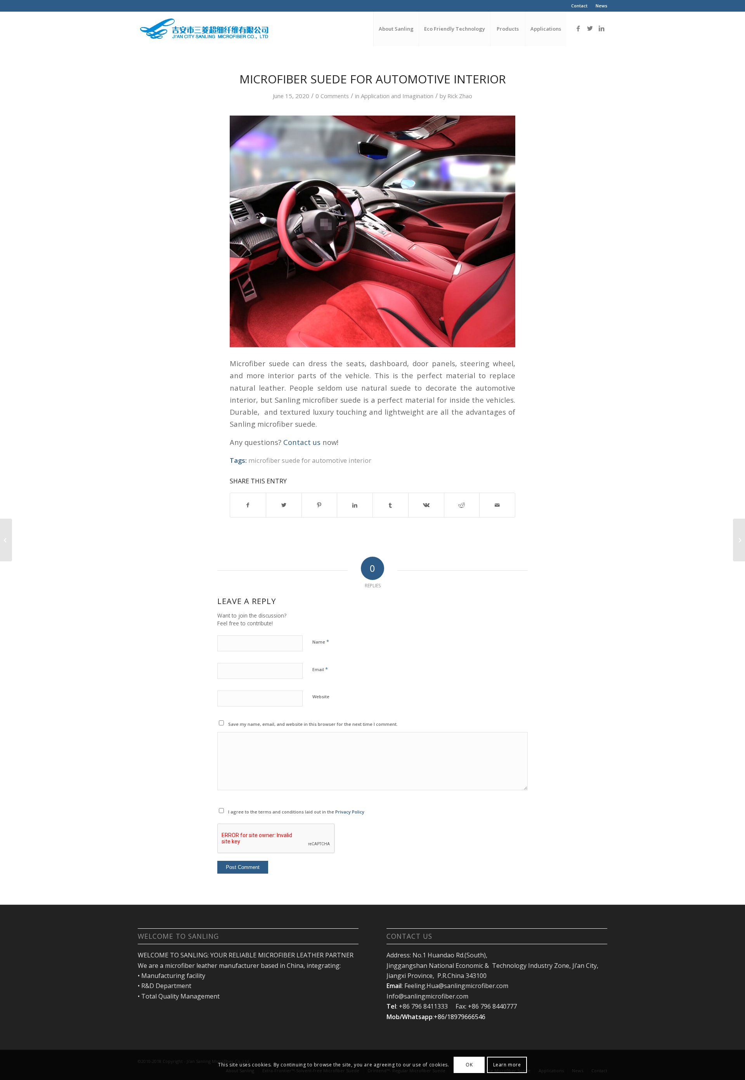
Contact (579, 6)
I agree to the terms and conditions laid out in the (296, 812)
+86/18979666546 (459, 1016)
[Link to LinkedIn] (601, 28)
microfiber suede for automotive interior (309, 460)
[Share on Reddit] (462, 505)
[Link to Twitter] (590, 28)
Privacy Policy (349, 812)
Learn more (507, 1064)
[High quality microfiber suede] (739, 540)
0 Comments (332, 96)
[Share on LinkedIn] (354, 505)
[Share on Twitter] (283, 505)
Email (320, 669)
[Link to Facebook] (578, 28)
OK (469, 1064)
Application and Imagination (397, 96)
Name (320, 641)
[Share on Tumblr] (390, 505)
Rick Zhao (459, 96)
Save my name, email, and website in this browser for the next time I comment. (313, 724)
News (601, 6)
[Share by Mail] (497, 505)
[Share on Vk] (426, 505)
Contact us (302, 442)
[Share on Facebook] (248, 505)
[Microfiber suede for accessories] (6, 540)
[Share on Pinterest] (319, 505)
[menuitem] (579, 6)
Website (320, 696)
